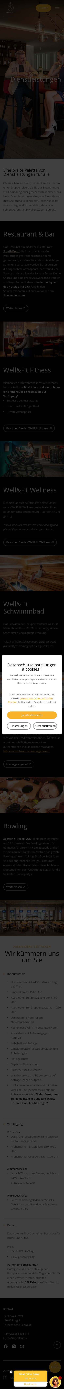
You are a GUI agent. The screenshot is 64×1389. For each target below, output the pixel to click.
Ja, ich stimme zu (32, 715)
